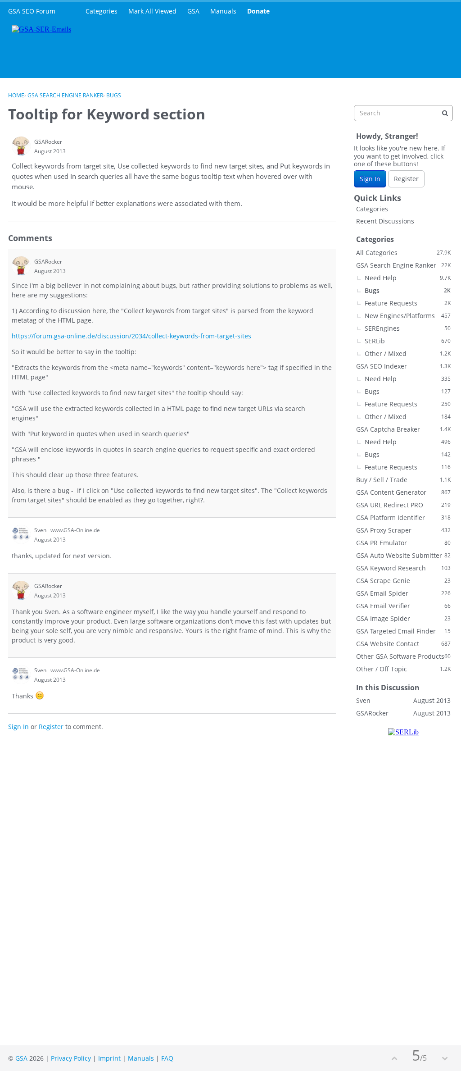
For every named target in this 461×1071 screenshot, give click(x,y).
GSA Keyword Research (403, 568)
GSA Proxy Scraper (403, 530)
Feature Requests (408, 303)
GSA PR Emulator (403, 542)
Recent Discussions (385, 221)
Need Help (408, 277)
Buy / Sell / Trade (403, 479)
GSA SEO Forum (31, 11)
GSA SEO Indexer (403, 366)
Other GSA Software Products (403, 656)
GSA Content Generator (403, 492)
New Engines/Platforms (408, 315)
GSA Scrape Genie (403, 580)
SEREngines (408, 328)
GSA (193, 11)
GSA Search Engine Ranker (403, 265)
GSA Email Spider (403, 593)
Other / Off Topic (403, 669)
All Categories (403, 252)
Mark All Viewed (152, 11)
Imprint (109, 1058)
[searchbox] (403, 113)
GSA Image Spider (403, 618)
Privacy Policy (71, 1058)
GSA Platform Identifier (403, 517)
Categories (102, 11)
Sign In (18, 726)
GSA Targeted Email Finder (403, 631)
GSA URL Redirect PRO (403, 505)
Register (51, 726)
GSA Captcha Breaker (403, 429)
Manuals (223, 11)
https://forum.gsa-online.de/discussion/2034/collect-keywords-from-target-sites (131, 336)
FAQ (167, 1058)
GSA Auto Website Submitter (403, 555)
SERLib (408, 341)
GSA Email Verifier (403, 606)
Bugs (408, 290)
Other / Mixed (408, 353)
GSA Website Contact (403, 643)
